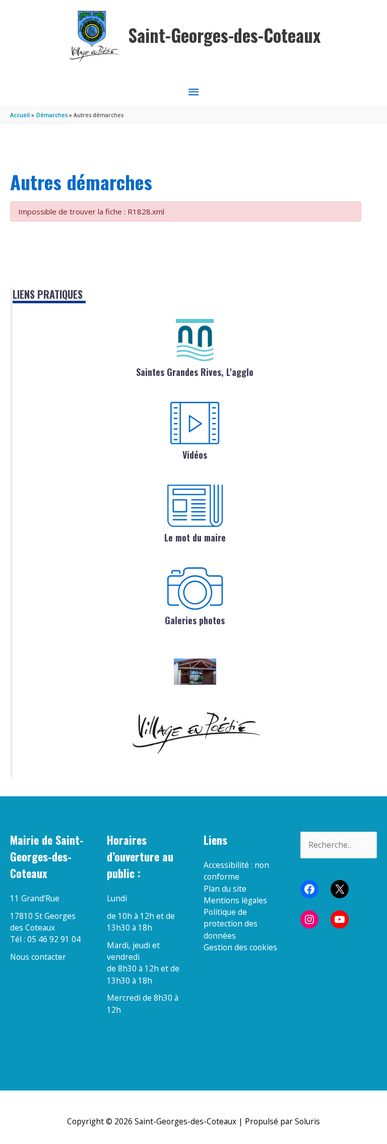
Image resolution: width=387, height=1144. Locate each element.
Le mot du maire (195, 537)
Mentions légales (235, 900)
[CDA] (195, 340)
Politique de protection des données (230, 923)
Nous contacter (38, 956)
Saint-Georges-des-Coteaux (224, 35)
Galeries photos (195, 620)
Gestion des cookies (240, 947)
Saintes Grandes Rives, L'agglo (194, 371)
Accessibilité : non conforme (236, 870)
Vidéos (194, 454)
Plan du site (225, 888)
